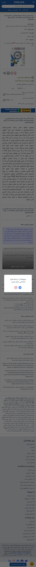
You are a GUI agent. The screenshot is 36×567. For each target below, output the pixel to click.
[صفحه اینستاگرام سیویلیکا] (15, 287)
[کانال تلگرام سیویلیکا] (20, 287)
